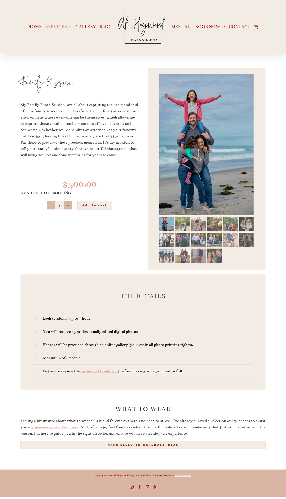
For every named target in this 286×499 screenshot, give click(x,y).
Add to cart (94, 205)
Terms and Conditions (100, 371)
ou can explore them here (56, 427)
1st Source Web (183, 475)
